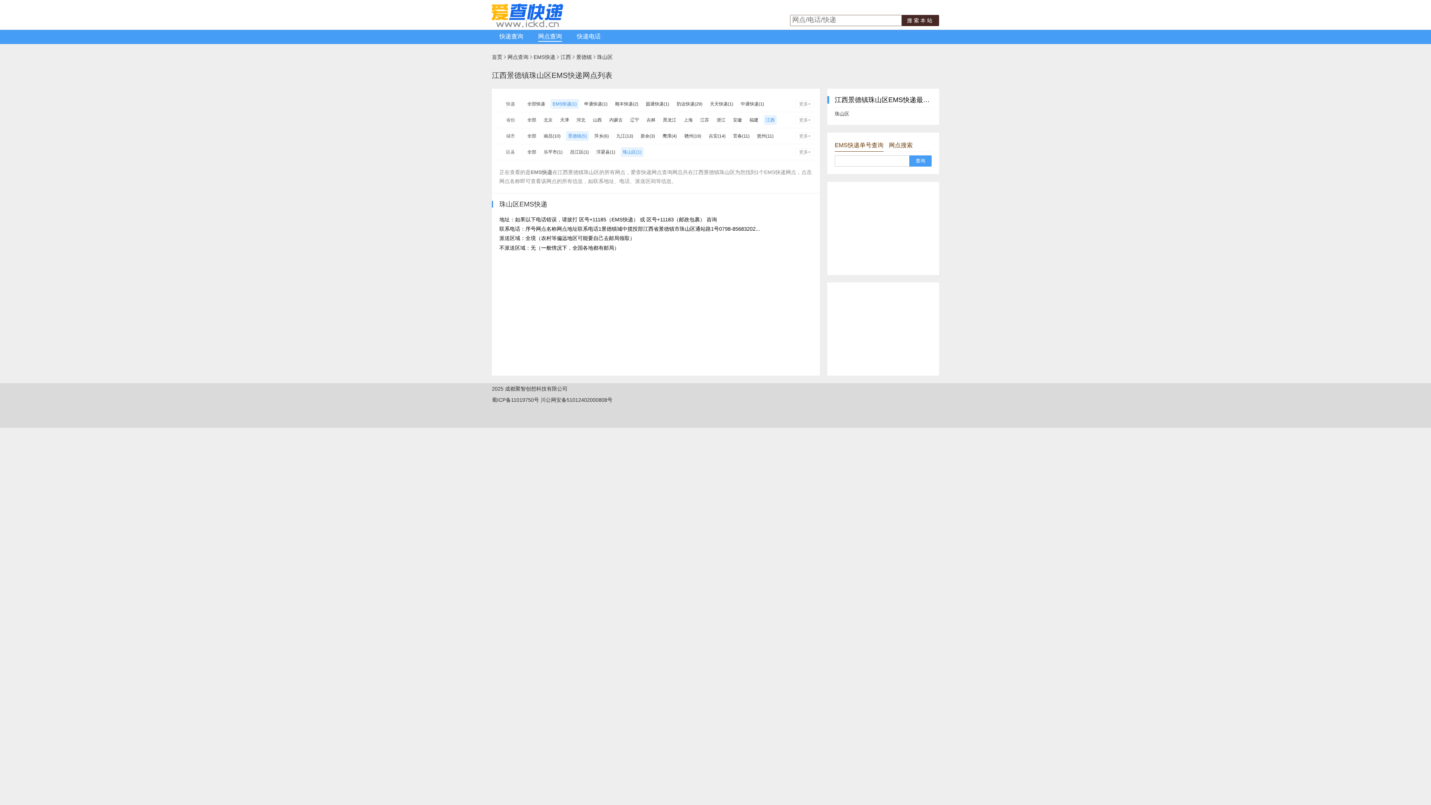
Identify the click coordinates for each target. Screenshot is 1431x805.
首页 (497, 57)
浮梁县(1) (605, 152)
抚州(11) (765, 136)
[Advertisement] (883, 228)
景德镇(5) (577, 136)
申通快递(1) (596, 104)
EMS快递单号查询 (859, 145)
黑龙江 (669, 120)
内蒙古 (616, 120)
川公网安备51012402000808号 (576, 400)
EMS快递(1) (565, 104)
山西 (597, 120)
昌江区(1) (579, 152)
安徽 (737, 120)
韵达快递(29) (689, 104)
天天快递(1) (721, 104)
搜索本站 (920, 20)
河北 (580, 120)
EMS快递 (544, 57)
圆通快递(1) (657, 104)
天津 (564, 120)
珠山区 (605, 57)
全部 (531, 120)
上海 (688, 120)
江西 (565, 57)
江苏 (704, 120)
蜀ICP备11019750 (513, 400)
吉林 (651, 120)
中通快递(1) (752, 104)
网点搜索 (901, 145)
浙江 (721, 120)
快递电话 (589, 37)
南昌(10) (552, 136)
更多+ (805, 104)
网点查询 (550, 37)
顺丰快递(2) (626, 104)
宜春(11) (741, 136)
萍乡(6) (601, 136)
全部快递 (536, 104)
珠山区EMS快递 (523, 204)
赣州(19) (692, 136)
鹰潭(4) (670, 136)
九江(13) (624, 136)
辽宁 (634, 120)
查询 (920, 161)
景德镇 (584, 57)
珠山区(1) (632, 152)
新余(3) (648, 136)
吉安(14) (717, 136)
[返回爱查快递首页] (527, 25)
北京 (548, 120)
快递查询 (511, 37)
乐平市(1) (553, 152)
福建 (753, 120)
